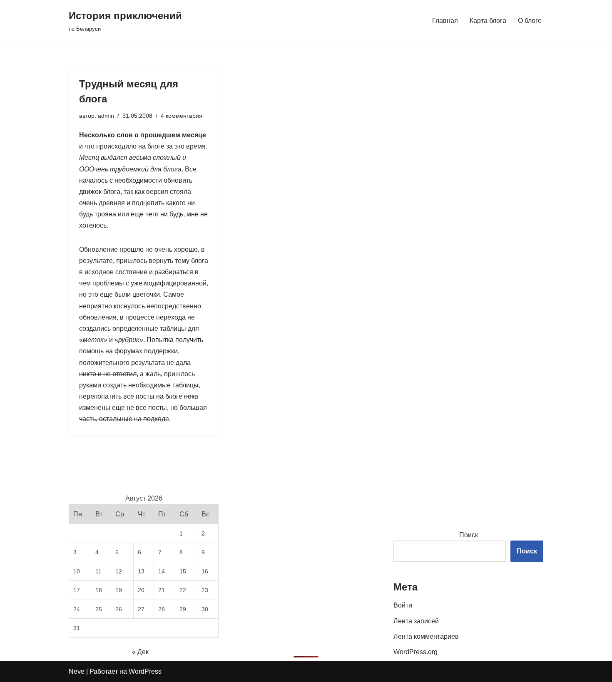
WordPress (145, 671)
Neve (77, 671)
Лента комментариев (426, 636)
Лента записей (416, 621)
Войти (402, 605)
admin (106, 115)
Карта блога (488, 20)
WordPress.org (415, 651)
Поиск (468, 534)
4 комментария (181, 115)
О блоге (530, 20)
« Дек (140, 651)
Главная (445, 20)
